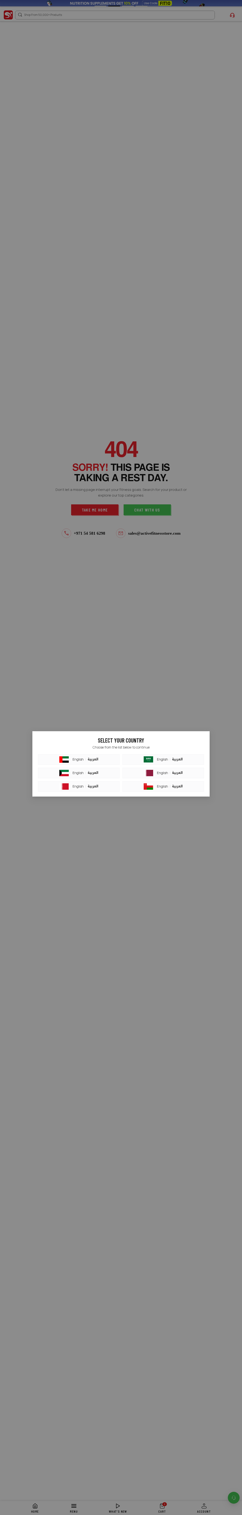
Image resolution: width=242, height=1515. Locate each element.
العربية (93, 759)
